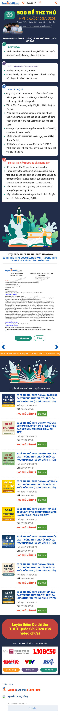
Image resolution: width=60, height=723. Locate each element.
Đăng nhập (11, 669)
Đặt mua (42, 414)
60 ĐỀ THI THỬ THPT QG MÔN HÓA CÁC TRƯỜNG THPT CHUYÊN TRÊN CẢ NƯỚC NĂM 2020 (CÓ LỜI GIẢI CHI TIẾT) (36, 512)
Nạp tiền (49, 669)
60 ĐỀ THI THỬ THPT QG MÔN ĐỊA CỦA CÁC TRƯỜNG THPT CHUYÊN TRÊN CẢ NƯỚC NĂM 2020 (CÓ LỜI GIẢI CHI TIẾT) (36, 595)
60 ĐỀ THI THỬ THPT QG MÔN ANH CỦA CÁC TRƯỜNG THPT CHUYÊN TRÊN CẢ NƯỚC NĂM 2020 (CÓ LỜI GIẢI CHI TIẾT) (36, 456)
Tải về (39, 338)
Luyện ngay (23, 338)
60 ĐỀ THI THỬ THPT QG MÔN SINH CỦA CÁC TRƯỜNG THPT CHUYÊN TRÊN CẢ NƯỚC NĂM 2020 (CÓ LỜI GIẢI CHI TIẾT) (36, 539)
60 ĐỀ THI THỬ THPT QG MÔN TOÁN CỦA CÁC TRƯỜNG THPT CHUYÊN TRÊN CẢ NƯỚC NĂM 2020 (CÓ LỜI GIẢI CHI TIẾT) (37, 398)
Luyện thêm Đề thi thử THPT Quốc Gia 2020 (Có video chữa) (30, 628)
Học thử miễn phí (26, 414)
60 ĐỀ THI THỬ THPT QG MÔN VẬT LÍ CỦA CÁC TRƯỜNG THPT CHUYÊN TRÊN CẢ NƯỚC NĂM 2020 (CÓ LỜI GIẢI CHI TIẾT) (37, 484)
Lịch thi (40, 4)
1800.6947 (30, 3)
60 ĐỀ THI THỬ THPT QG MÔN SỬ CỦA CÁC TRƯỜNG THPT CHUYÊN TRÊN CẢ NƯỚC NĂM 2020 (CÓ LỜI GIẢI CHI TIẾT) (36, 567)
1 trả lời (32, 708)
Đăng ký (30, 669)
